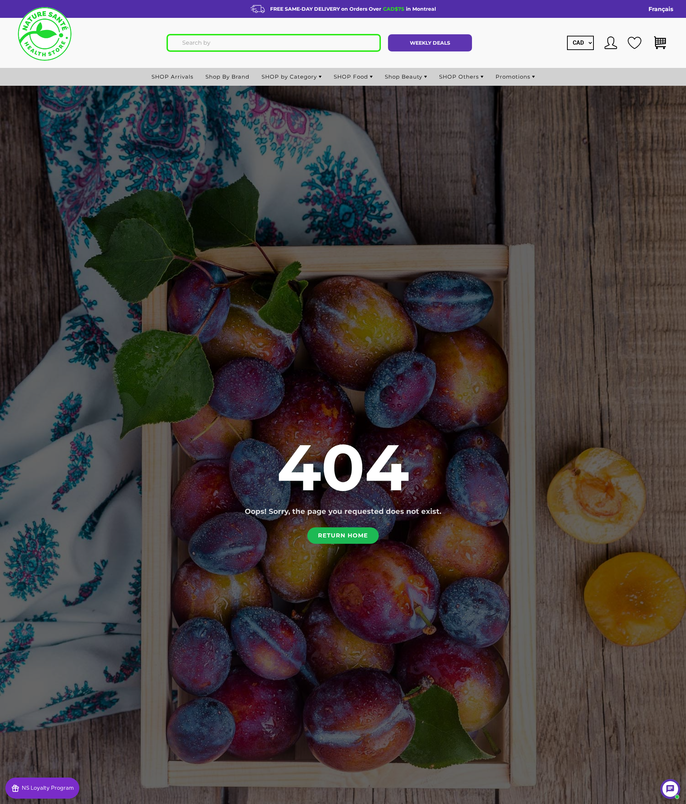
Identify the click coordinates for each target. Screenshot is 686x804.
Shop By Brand (227, 76)
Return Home (343, 535)
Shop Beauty (404, 76)
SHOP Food (352, 76)
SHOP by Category (290, 76)
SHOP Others (460, 76)
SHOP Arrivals (172, 76)
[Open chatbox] (670, 789)
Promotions (514, 76)
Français (660, 9)
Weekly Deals (430, 43)
